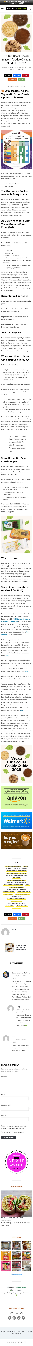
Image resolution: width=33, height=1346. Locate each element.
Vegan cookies (8, 894)
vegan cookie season (24, 891)
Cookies (8, 868)
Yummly (13, 80)
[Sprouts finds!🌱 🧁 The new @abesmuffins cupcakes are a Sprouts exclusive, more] (16, 1245)
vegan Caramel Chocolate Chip (16, 889)
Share (18, 75)
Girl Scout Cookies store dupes (16, 873)
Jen (13, 1037)
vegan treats (16, 908)
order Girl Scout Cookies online (16, 882)
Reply (14, 978)
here (20, 566)
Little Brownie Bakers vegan (16, 880)
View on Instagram (16, 1274)
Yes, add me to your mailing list (13, 1132)
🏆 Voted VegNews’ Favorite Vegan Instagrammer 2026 (16, 2)
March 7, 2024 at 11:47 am (20, 1040)
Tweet (9, 75)
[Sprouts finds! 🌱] (16, 1266)
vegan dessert (16, 896)
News (21, 70)
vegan (28, 885)
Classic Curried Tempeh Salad (12, 1218)
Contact (29, 1331)
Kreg (11, 67)
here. (26, 671)
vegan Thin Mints (22, 905)
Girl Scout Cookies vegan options (16, 875)
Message (4, 1076)
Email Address (6, 1105)
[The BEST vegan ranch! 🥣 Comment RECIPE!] (26, 1266)
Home (3, 1331)
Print (22, 80)
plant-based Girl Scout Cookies (13, 885)
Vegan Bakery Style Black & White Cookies (21, 947)
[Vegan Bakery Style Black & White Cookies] (9, 947)
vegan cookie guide (8, 891)
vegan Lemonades (16, 901)
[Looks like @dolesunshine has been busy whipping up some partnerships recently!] (6, 1266)
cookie (26, 866)
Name (3, 1095)
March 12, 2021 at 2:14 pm (20, 976)
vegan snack (9, 905)
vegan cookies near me (22, 894)
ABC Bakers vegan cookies (13, 866)
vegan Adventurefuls (16, 887)
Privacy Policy (16, 1334)
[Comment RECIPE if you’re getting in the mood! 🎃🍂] (26, 1245)
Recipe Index (11, 1331)
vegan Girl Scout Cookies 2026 (16, 898)
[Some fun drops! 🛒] (6, 1255)
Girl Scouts (16, 878)
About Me (21, 1331)
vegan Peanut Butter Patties (16, 903)
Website (4, 1116)
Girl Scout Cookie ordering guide (16, 871)
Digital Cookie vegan (20, 868)
